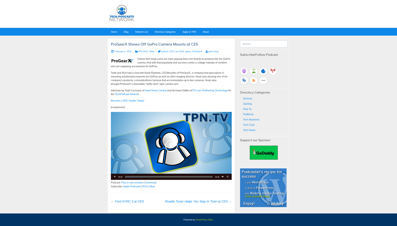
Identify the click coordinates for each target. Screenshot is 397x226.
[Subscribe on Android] (254, 71)
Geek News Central (155, 90)
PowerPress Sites (204, 219)
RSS (145, 186)
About (206, 31)
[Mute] (222, 176)
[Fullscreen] (227, 176)
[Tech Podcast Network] (122, 13)
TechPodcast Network (127, 94)
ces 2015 (179, 51)
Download (150, 182)
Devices (247, 98)
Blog (126, 31)
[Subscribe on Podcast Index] (273, 71)
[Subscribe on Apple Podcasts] (244, 71)
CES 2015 (143, 51)
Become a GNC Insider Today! (127, 100)
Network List (141, 31)
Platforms (248, 114)
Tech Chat (248, 125)
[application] (171, 146)
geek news (213, 51)
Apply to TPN (189, 31)
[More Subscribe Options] (263, 80)
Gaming (247, 103)
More (152, 186)
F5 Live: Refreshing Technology (210, 90)
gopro (188, 51)
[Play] (114, 176)
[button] (171, 146)
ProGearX (197, 51)
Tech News (249, 130)
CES (172, 51)
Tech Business (251, 119)
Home (114, 31)
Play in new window (132, 182)
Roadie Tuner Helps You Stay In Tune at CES (198, 201)
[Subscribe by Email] (244, 80)
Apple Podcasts (132, 186)
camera (164, 51)
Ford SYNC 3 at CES (127, 201)
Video (152, 51)
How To (247, 109)
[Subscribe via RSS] (254, 80)
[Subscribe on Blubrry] (263, 71)
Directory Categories (165, 31)
